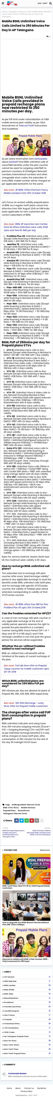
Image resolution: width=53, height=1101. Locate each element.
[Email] (37, 820)
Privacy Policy (26, 1091)
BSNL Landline (27, 985)
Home (4, 12)
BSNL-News (27, 994)
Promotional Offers (27, 1023)
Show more (45, 850)
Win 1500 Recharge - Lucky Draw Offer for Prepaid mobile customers (26, 705)
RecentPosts (24, 810)
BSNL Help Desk (27, 981)
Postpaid (27, 1019)
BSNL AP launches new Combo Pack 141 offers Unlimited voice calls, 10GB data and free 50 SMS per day (26, 227)
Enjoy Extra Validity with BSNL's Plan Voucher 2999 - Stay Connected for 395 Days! (25, 960)
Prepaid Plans (9, 810)
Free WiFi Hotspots (27, 1011)
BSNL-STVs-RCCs (11, 808)
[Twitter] (21, 820)
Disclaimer (41, 1088)
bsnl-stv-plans (27, 1041)
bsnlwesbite (41, 158)
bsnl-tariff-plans (27, 1049)
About (18, 1088)
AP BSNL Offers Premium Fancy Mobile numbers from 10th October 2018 (26, 191)
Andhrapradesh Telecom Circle (26, 805)
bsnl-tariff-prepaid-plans (27, 1053)
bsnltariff (14, 161)
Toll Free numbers (27, 1028)
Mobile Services (28, 808)
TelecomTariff (26, 125)
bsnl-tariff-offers (27, 1045)
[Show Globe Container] (3, 3)
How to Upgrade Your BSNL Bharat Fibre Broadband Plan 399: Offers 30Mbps (25, 924)
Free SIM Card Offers (27, 1007)
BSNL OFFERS (27, 990)
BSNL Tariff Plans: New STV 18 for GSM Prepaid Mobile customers (26, 887)
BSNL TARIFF (33, 1095)
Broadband (27, 1002)
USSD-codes (27, 1032)
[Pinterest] (31, 820)
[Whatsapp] (26, 820)
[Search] (50, 3)
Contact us (29, 1088)
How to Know (27, 1015)
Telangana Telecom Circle (19, 12)
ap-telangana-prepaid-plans (27, 1036)
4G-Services (27, 977)
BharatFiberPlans (27, 998)
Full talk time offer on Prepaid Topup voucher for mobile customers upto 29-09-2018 (26, 668)
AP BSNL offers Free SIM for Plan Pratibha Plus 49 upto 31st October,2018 (26, 606)
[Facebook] (16, 820)
